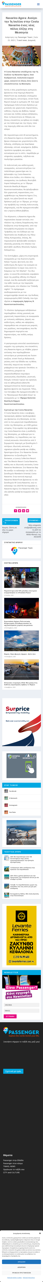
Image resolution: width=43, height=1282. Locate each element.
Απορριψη (22, 1267)
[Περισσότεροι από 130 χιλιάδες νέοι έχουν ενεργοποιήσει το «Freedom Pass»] (21, 577)
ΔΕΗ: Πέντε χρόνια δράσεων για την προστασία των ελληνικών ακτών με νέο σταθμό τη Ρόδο (24, 877)
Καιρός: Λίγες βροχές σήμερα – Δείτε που (20, 654)
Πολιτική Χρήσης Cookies (14, 1278)
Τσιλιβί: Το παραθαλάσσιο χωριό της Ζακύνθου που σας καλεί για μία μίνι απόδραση (23, 886)
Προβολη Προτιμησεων (21, 1273)
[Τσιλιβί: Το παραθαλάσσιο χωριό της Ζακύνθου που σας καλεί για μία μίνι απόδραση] (6, 886)
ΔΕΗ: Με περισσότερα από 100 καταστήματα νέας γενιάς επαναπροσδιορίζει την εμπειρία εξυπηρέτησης (22, 859)
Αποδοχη (21, 1262)
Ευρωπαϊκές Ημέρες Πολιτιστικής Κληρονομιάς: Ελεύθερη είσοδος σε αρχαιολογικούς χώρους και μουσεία (18, 623)
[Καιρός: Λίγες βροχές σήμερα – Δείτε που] (21, 640)
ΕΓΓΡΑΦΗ (10, 1016)
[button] (40, 1233)
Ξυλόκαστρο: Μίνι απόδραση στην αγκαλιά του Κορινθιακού (22, 868)
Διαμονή (31, 40)
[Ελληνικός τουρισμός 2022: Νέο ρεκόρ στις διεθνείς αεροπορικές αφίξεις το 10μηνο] (21, 669)
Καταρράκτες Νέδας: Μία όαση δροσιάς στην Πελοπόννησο (24, 895)
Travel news (22, 40)
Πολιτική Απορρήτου (29, 1278)
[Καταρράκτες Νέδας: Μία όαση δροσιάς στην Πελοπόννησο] (6, 895)
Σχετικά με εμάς (13, 1071)
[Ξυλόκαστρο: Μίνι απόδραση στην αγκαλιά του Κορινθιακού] (6, 868)
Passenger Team (25, 37)
